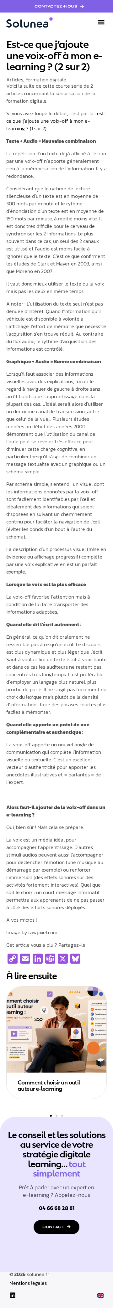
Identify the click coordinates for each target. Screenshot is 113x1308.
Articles (14, 79)
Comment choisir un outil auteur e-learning (49, 1085)
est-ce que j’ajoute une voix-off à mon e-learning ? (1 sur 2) (56, 121)
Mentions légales (28, 1283)
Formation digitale (45, 79)
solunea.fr (38, 1274)
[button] (101, 22)
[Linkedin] (12, 1295)
